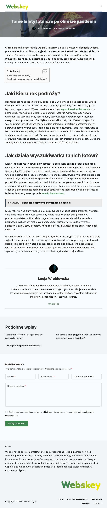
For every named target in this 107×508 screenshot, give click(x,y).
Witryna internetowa (83, 376)
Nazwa (11, 376)
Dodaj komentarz (16, 386)
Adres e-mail (47, 376)
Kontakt (98, 503)
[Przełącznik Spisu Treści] (43, 71)
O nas (60, 499)
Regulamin (97, 499)
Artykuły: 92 (53, 304)
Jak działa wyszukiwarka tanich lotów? (28, 79)
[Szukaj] (101, 6)
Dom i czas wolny (66, 28)
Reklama (86, 503)
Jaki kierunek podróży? (20, 75)
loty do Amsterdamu (53, 193)
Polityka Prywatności (77, 499)
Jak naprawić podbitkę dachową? (23, 345)
